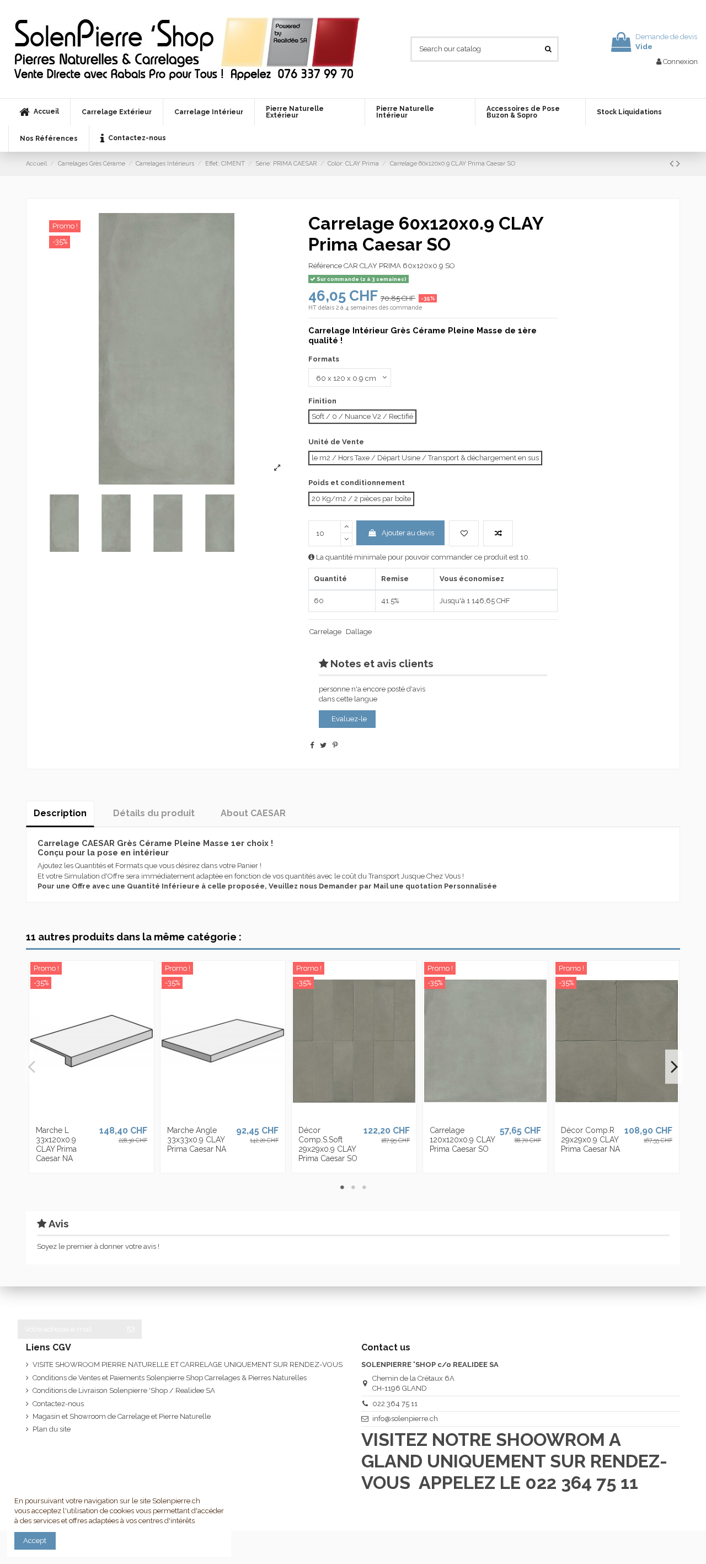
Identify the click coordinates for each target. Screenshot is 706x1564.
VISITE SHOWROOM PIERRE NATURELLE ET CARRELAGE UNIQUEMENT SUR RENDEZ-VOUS (188, 1364)
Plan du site (52, 1429)
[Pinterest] (335, 745)
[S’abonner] (131, 1329)
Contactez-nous (58, 1404)
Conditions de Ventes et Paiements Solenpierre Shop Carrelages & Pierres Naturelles (170, 1378)
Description (60, 813)
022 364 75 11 (395, 1404)
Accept (34, 1540)
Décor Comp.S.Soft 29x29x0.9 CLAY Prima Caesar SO (327, 1144)
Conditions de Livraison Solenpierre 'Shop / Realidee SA (124, 1390)
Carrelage (325, 631)
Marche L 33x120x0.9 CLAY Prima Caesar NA (56, 1144)
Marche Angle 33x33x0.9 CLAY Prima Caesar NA (196, 1139)
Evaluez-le (349, 719)
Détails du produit (154, 813)
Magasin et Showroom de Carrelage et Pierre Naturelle (122, 1416)
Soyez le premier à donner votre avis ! (98, 1246)
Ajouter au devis (408, 533)
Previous (32, 1067)
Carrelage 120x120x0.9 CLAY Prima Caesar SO (462, 1139)
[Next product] (678, 163)
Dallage (359, 631)
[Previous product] (673, 163)
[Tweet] (323, 745)
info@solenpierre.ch (405, 1418)
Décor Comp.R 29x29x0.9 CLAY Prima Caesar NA (590, 1139)
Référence (325, 266)
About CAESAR (253, 813)
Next (674, 1067)
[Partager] (312, 745)
